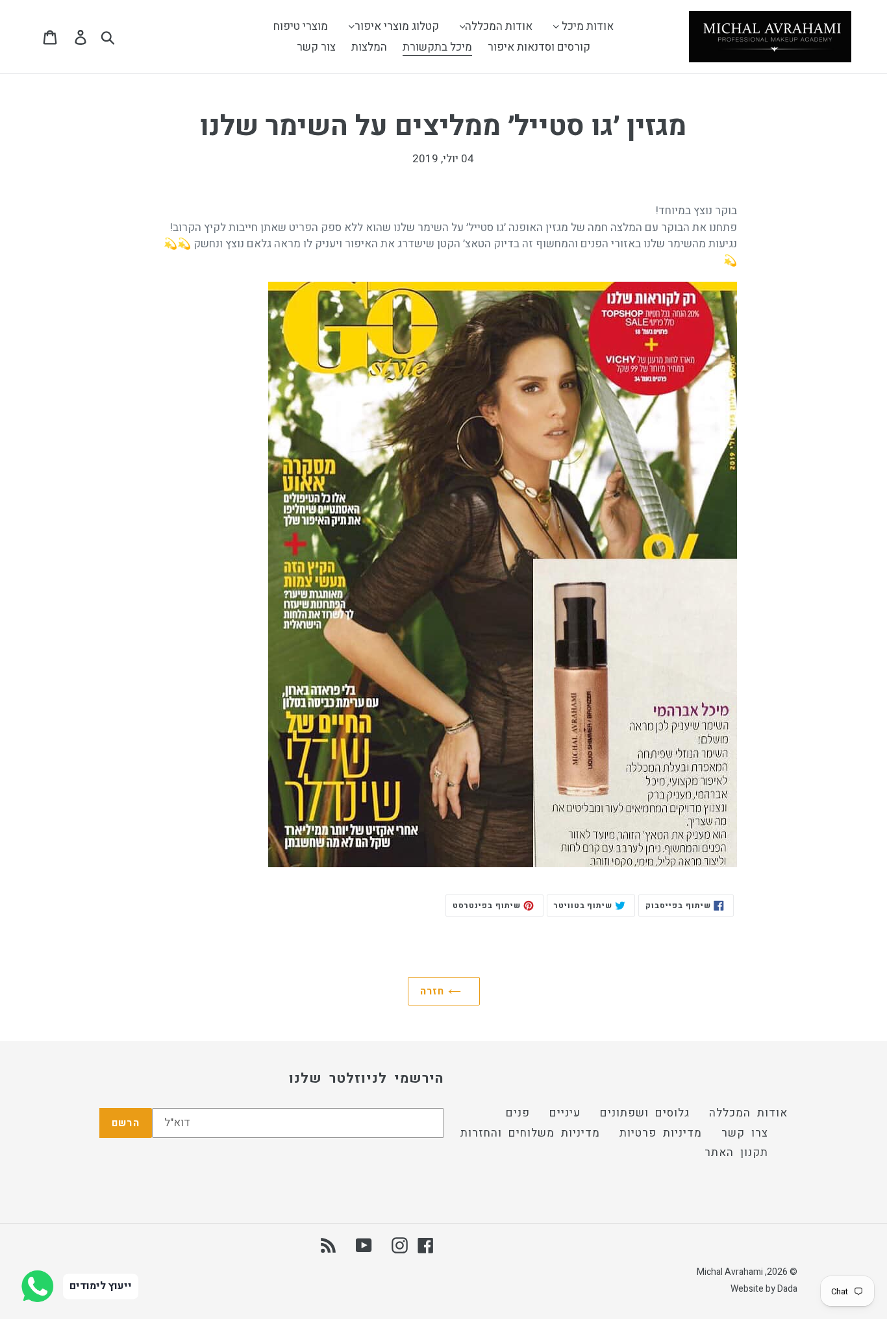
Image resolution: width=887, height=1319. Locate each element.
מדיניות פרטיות (660, 1133)
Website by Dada (764, 1289)
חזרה (434, 991)
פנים (518, 1113)
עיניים (565, 1113)
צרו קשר (744, 1133)
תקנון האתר (736, 1152)
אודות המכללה (748, 1113)
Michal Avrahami (730, 1272)
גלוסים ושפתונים (645, 1113)
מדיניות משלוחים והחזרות (530, 1133)
